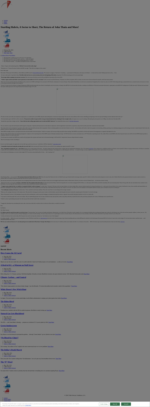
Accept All (126, 404)
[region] (75, 404)
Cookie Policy (28, 405)
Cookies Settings (104, 404)
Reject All (115, 404)
